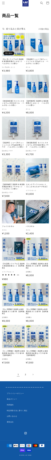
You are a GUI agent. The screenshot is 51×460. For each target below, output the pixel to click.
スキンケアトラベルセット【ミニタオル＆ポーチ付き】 (37, 185)
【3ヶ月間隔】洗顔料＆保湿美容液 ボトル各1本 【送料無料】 (37, 311)
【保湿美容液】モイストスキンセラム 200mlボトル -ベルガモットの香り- (13, 103)
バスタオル (30, 226)
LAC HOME (28, 455)
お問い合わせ (12, 416)
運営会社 (10, 422)
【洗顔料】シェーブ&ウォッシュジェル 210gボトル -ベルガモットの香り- (37, 61)
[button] (3, 3)
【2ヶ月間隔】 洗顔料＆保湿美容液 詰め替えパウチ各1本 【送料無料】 (37, 353)
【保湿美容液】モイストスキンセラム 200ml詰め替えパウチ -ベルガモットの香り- (37, 145)
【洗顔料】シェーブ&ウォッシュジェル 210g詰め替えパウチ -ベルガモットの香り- (13, 145)
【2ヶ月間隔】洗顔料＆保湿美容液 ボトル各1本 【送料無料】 (13, 311)
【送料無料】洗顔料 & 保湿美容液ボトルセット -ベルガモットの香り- (37, 103)
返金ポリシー (12, 399)
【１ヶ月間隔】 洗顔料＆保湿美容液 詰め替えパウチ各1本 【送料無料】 (13, 353)
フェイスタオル (8, 226)
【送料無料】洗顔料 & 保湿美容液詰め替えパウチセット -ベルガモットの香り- (13, 186)
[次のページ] (33, 374)
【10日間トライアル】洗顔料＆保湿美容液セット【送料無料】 (13, 266)
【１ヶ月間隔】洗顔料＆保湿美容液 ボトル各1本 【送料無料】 (37, 266)
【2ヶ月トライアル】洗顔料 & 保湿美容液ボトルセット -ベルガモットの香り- (13, 61)
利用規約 (10, 405)
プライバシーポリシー (15, 393)
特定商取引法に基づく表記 (17, 410)
